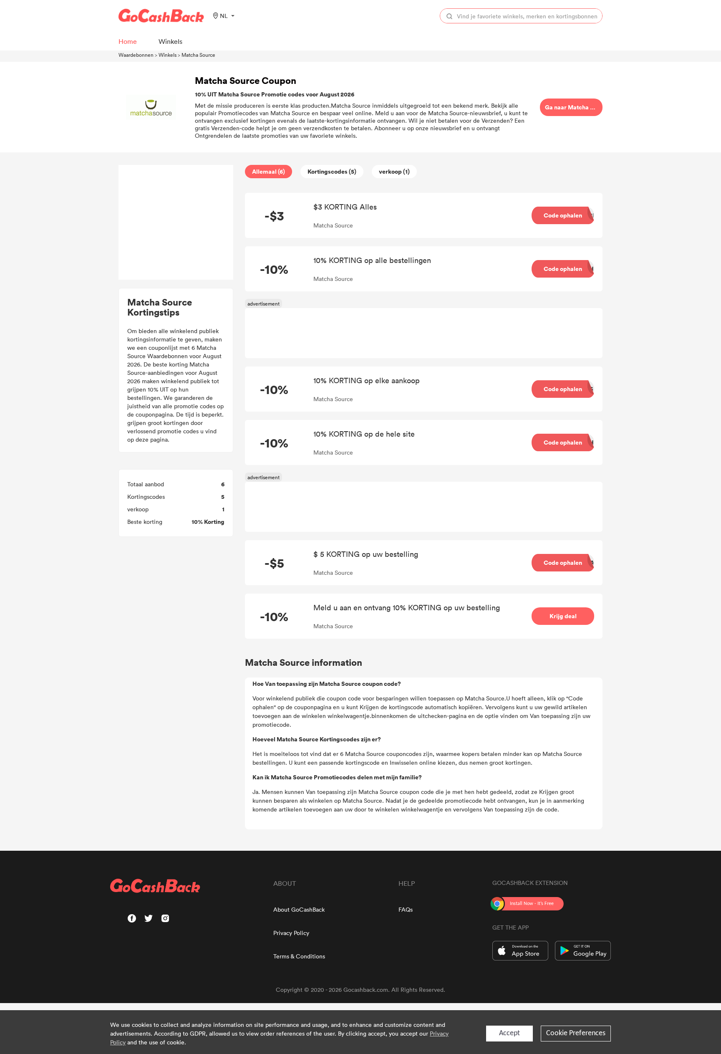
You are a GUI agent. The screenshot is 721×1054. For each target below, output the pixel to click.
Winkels (167, 54)
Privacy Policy (291, 933)
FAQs (405, 909)
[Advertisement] (176, 222)
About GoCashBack (299, 909)
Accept (509, 1033)
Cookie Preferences (575, 1033)
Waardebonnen (136, 54)
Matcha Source (198, 54)
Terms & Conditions (299, 956)
